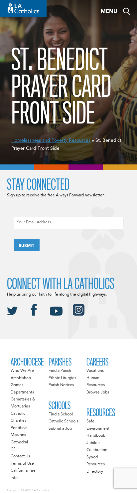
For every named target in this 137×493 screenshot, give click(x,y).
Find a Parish (60, 371)
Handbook (95, 436)
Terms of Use (22, 464)
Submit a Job (60, 429)
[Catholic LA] (23, 8)
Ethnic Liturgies (62, 378)
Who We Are (22, 371)
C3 (13, 449)
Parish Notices (61, 385)
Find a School (61, 414)
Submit (26, 246)
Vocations (95, 371)
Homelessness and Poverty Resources (50, 140)
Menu (109, 11)
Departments (22, 392)
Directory (94, 472)
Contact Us (20, 456)
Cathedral (19, 442)
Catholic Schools (63, 421)
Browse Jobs (97, 392)
